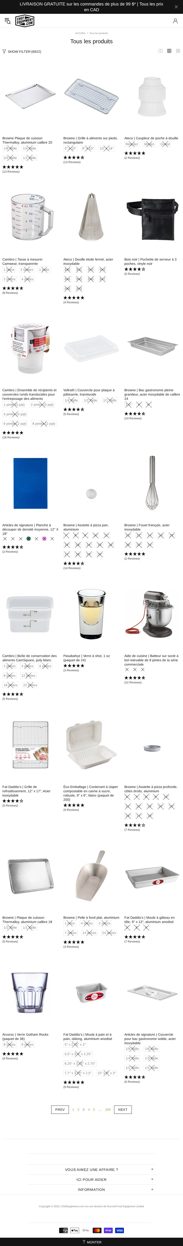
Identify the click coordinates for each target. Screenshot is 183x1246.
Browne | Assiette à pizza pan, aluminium (86, 527)
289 (108, 1109)
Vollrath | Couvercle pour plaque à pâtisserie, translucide (89, 392)
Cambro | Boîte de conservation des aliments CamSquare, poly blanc (29, 658)
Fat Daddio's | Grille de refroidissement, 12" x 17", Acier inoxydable (26, 791)
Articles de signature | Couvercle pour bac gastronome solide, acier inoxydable (150, 1039)
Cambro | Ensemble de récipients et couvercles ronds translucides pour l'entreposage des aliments (29, 394)
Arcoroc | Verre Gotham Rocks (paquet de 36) (25, 1037)
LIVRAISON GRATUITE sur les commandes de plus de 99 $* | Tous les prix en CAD (91, 7)
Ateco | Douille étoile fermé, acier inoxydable (88, 261)
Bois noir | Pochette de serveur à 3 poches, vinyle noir (150, 261)
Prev (60, 1109)
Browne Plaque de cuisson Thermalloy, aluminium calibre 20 (27, 140)
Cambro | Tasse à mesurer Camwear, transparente (22, 261)
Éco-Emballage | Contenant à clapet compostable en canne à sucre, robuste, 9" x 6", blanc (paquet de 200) (90, 793)
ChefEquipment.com (24, 21)
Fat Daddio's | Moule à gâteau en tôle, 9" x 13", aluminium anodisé (149, 920)
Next (123, 1109)
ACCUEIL (80, 33)
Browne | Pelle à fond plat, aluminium (91, 917)
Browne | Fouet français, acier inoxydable (147, 527)
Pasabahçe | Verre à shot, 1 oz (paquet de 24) (86, 658)
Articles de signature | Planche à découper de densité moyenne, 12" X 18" (30, 529)
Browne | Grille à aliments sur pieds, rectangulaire (90, 140)
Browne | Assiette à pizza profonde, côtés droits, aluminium (151, 789)
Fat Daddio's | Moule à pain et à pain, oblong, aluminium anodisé (87, 1037)
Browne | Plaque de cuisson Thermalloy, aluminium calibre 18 (27, 920)
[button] (30, 169)
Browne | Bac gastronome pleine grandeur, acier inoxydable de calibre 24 (152, 394)
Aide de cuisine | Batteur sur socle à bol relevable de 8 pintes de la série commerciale (151, 660)
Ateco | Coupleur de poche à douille (151, 138)
